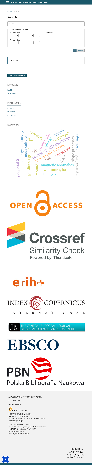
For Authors (11, 112)
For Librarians (11, 115)
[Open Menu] (7, 2)
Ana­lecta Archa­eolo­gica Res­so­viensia (29, 2)
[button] (5, 459)
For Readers (11, 108)
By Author (49, 32)
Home (9, 11)
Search (80, 51)
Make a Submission (17, 75)
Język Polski (11, 93)
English (9, 90)
